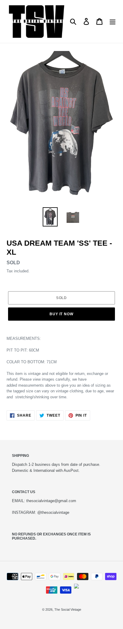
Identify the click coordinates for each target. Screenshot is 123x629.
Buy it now (62, 314)
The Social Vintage (67, 609)
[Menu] (112, 21)
